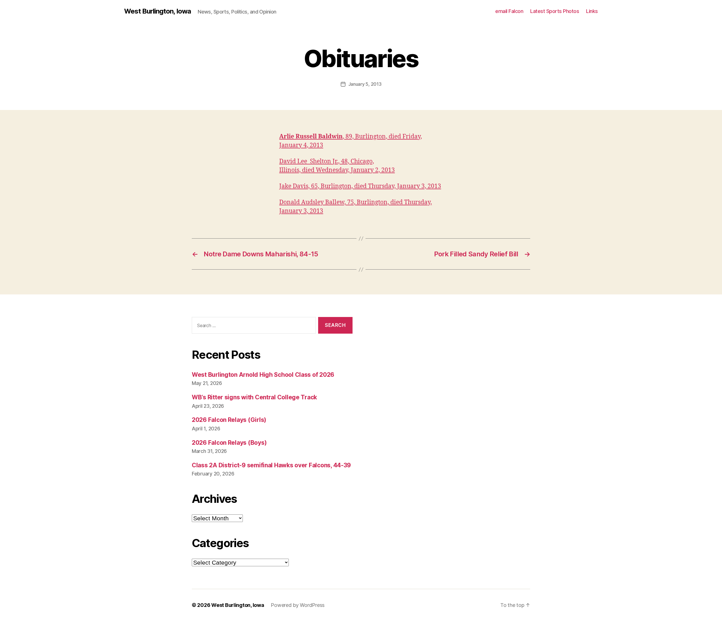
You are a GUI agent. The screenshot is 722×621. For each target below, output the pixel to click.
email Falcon (509, 11)
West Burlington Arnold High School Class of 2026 (263, 374)
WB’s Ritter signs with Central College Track (254, 397)
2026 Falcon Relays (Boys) (229, 442)
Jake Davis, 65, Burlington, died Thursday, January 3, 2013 (360, 186)
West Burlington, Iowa (157, 11)
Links (592, 11)
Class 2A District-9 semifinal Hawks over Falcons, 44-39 (271, 465)
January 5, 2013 (365, 84)
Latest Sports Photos (554, 11)
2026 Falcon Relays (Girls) (229, 419)
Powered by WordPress (298, 605)
